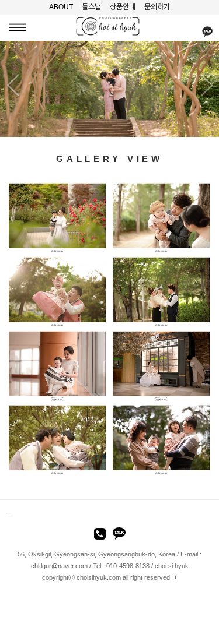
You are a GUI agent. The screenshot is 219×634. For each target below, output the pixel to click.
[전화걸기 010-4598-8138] (100, 535)
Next (208, 86)
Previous (11, 86)
